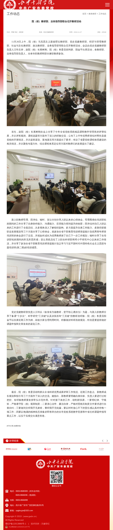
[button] (102, 441)
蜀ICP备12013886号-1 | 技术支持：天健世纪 (27, 524)
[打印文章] (10, 426)
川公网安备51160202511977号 (19, 527)
